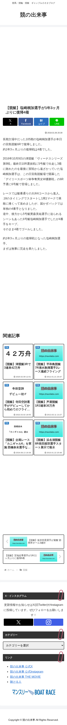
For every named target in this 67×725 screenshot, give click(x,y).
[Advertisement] (33, 66)
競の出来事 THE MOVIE (25, 676)
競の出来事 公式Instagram (26, 671)
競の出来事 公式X (21, 666)
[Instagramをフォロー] (48, 622)
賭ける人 (15, 681)
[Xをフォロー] (18, 622)
